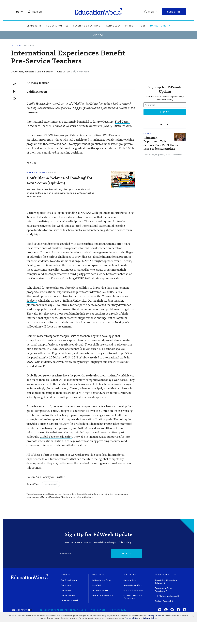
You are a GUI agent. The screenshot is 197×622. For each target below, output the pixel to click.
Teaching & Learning (86, 26)
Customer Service (100, 590)
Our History (66, 585)
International (51, 484)
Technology (113, 26)
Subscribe (174, 12)
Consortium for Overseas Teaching (53, 278)
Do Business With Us (165, 575)
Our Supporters (68, 595)
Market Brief (159, 26)
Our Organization (69, 580)
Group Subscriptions (133, 590)
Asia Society (43, 477)
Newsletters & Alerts (132, 585)
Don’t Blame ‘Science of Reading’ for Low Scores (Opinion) (59, 180)
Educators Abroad (117, 274)
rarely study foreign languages (83, 362)
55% (126, 353)
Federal (16, 46)
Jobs (143, 26)
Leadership (34, 26)
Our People (66, 590)
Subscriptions (129, 580)
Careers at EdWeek (69, 600)
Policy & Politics (57, 26)
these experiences (38, 248)
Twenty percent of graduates (85, 144)
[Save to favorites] (14, 91)
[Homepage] (98, 11)
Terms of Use (98, 610)
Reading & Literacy (37, 173)
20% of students (69, 349)
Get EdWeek (129, 575)
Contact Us (98, 575)
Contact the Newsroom (103, 595)
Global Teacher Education (56, 437)
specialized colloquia (83, 217)
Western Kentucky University (83, 126)
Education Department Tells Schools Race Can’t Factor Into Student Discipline (160, 143)
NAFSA (84, 213)
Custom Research (163, 601)
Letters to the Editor (101, 580)
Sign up (126, 553)
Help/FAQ (96, 585)
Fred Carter (122, 121)
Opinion (130, 26)
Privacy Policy (118, 610)
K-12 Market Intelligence (166, 596)
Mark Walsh (148, 155)
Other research (68, 318)
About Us (65, 575)
